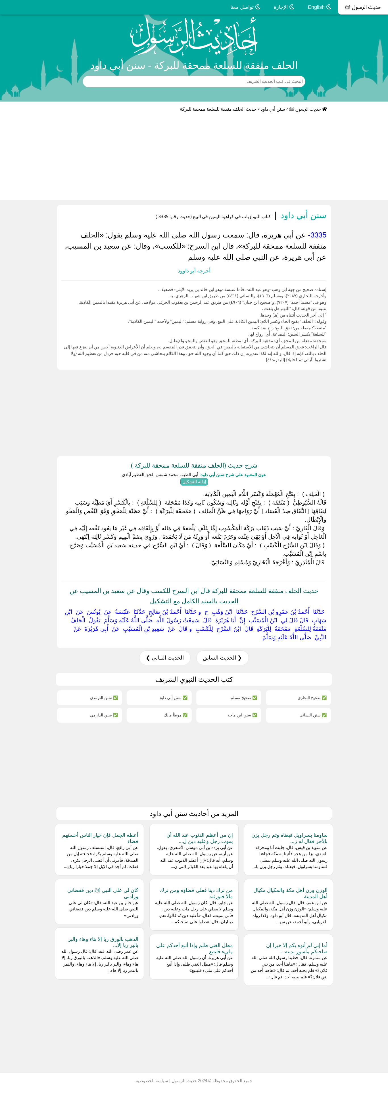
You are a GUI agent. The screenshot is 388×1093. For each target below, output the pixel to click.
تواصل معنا (242, 7)
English (317, 7)
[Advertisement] (194, 157)
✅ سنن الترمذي (104, 697)
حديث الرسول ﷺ (363, 7)
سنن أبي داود (273, 109)
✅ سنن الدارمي (104, 715)
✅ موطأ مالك (175, 715)
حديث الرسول (183, 1080)
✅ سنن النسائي (313, 715)
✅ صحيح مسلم (244, 697)
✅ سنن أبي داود (173, 697)
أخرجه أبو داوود (194, 271)
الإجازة (281, 7)
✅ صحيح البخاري (312, 697)
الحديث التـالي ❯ (165, 658)
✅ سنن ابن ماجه (242, 715)
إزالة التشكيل (194, 481)
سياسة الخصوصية (152, 1080)
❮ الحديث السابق (222, 658)
